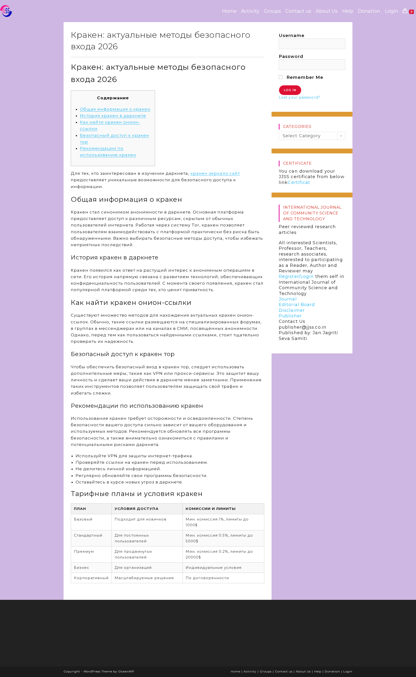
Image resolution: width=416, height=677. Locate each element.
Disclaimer (292, 310)
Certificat (299, 182)
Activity (250, 671)
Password (291, 56)
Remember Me (304, 77)
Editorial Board (297, 304)
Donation (332, 671)
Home (235, 671)
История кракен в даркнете (113, 115)
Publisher (290, 316)
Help (317, 671)
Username (292, 35)
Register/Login (296, 276)
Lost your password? (299, 97)
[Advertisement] (103, 635)
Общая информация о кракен (115, 109)
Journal (288, 299)
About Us (303, 671)
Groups (266, 671)
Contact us (283, 671)
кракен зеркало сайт (215, 173)
